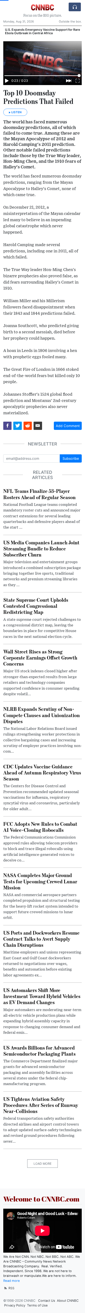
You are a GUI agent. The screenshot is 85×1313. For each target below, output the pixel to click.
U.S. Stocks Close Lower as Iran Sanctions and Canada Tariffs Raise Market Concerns (39, 31)
